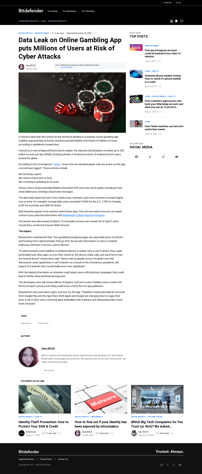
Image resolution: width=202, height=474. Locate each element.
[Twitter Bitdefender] (150, 156)
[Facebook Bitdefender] (136, 156)
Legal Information (26, 459)
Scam (147, 71)
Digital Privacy (26, 33)
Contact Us (63, 459)
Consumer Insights (29, 21)
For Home (53, 11)
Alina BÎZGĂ (31, 65)
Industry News (42, 33)
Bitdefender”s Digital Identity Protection (83, 215)
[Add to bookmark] (95, 33)
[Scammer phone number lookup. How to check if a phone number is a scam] (136, 79)
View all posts (49, 370)
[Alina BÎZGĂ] (22, 67)
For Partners (88, 11)
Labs (43, 21)
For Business (69, 11)
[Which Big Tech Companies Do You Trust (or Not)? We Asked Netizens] (157, 399)
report (57, 164)
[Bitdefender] (31, 11)
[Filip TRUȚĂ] (134, 433)
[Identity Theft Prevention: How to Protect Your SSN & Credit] (45, 399)
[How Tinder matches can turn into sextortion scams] (136, 128)
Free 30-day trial (66, 67)
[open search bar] (181, 21)
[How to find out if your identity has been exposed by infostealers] (101, 399)
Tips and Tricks (155, 417)
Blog (178, 3)
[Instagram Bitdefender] (163, 156)
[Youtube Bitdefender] (176, 156)
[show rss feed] (171, 21)
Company (167, 3)
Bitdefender (31, 432)
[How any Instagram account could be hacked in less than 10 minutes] (136, 53)
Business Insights (57, 21)
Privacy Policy (46, 459)
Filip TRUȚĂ (143, 432)
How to (155, 71)
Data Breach (97, 417)
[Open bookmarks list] (176, 21)
